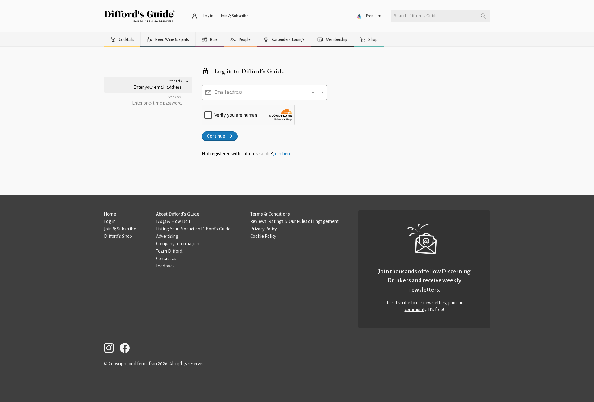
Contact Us (166, 258)
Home (110, 214)
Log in (110, 221)
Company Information (177, 243)
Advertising (167, 236)
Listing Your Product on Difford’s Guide (193, 228)
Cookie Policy (263, 236)
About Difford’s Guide (177, 214)
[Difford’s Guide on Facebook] (127, 349)
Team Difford (169, 251)
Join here (282, 153)
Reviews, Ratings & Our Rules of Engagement (294, 221)
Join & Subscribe (120, 228)
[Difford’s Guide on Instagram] (111, 349)
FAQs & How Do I (173, 221)
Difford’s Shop (118, 236)
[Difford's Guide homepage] (139, 16)
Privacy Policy (263, 228)
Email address (228, 92)
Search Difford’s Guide (416, 15)
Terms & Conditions (270, 214)
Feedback (165, 265)
